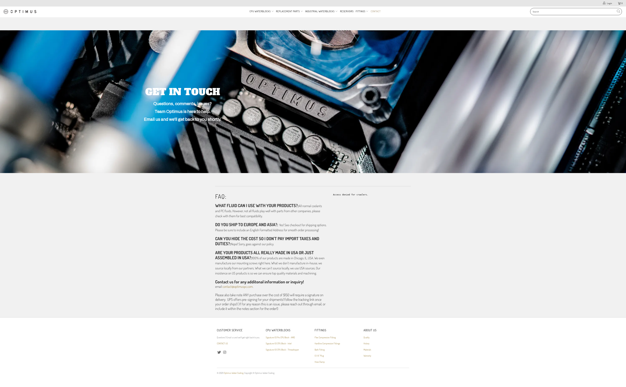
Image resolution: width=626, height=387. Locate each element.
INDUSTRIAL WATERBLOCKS (320, 11)
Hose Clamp (320, 361)
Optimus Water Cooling (233, 373)
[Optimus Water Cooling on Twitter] (219, 352)
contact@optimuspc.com (238, 286)
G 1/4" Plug (319, 355)
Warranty (367, 355)
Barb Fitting (320, 349)
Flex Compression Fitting (325, 337)
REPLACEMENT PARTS (288, 11)
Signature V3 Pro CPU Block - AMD (280, 337)
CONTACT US (222, 343)
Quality (367, 337)
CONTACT (376, 11)
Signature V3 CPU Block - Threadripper (282, 349)
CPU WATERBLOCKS (260, 11)
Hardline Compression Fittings (327, 343)
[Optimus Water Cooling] (51, 12)
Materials (367, 349)
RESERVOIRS (347, 11)
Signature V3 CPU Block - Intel (278, 343)
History (366, 343)
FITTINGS (361, 11)
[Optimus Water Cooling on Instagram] (225, 352)
